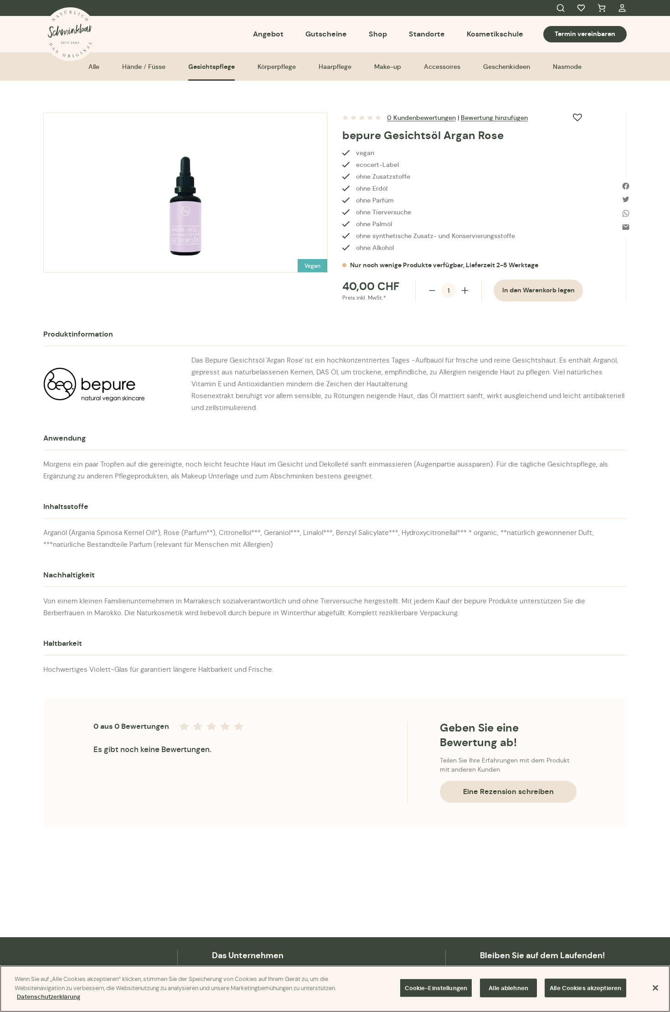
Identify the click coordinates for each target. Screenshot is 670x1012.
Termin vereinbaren (585, 34)
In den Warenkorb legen (538, 290)
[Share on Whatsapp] (626, 213)
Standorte (427, 34)
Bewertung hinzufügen (494, 118)
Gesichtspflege (211, 66)
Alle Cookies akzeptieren (585, 988)
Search (560, 8)
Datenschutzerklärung (48, 997)
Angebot (268, 34)
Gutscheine (326, 34)
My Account (622, 8)
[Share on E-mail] (626, 227)
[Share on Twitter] (626, 200)
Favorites (581, 8)
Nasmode (567, 66)
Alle (93, 66)
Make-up (387, 66)
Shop (378, 34)
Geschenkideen (506, 66)
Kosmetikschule (495, 34)
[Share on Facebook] (626, 186)
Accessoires (442, 66)
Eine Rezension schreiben (508, 791)
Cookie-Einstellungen (436, 988)
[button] (577, 117)
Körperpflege (277, 66)
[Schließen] (655, 988)
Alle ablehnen (508, 988)
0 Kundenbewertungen (421, 118)
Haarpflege (335, 66)
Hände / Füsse (143, 66)
